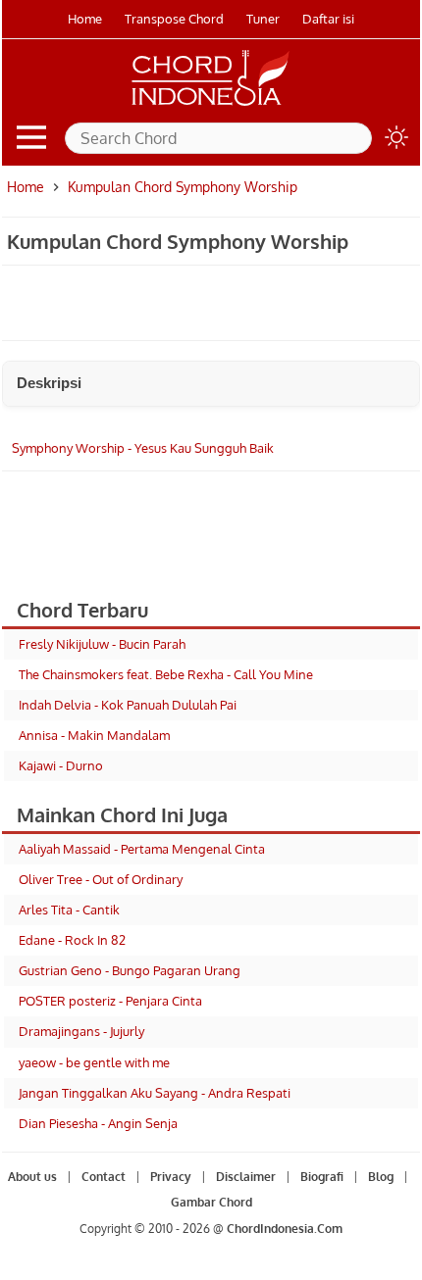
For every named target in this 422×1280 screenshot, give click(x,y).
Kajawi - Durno (61, 765)
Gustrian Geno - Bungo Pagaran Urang (129, 970)
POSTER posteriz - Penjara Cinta (110, 1001)
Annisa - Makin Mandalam (94, 735)
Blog (381, 1176)
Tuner (263, 18)
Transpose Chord (174, 18)
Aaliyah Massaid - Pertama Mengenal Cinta (142, 849)
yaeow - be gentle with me (94, 1062)
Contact (103, 1176)
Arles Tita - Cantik (69, 909)
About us (32, 1176)
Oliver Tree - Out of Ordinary (101, 879)
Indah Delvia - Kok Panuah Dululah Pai (128, 705)
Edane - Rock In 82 (72, 940)
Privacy (170, 1176)
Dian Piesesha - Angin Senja (98, 1123)
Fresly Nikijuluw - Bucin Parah (102, 644)
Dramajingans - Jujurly (81, 1031)
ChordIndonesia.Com (285, 1228)
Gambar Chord (211, 1202)
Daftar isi (328, 18)
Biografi (321, 1176)
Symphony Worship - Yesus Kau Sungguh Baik (143, 448)
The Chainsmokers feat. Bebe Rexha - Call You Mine (166, 674)
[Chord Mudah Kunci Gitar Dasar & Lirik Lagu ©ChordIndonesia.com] (211, 106)
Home (85, 18)
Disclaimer (246, 1176)
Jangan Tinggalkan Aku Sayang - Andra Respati (154, 1093)
